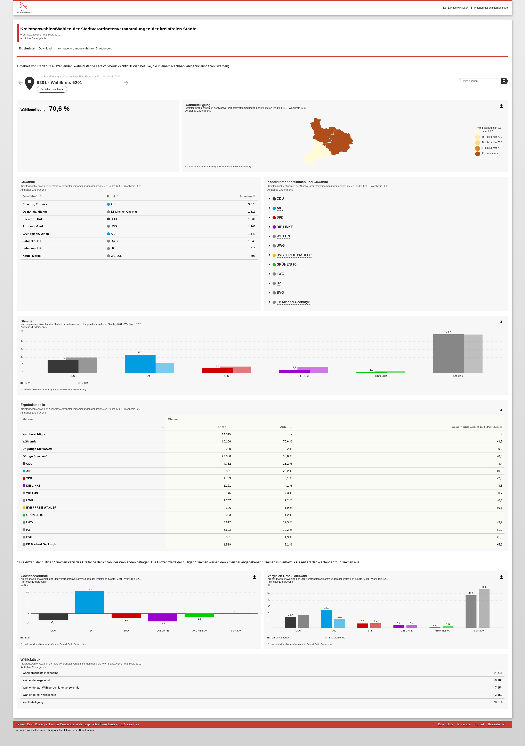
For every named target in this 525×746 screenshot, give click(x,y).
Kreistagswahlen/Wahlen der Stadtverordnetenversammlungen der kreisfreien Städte (108, 28)
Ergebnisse (27, 48)
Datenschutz (445, 724)
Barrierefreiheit (496, 724)
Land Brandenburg (48, 76)
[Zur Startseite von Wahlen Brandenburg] (139, 7)
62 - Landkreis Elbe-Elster (77, 76)
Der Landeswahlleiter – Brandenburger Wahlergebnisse (475, 7)
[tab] (385, 198)
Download (45, 48)
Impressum (464, 724)
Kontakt (479, 724)
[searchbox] (483, 81)
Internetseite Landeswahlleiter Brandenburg (84, 48)
